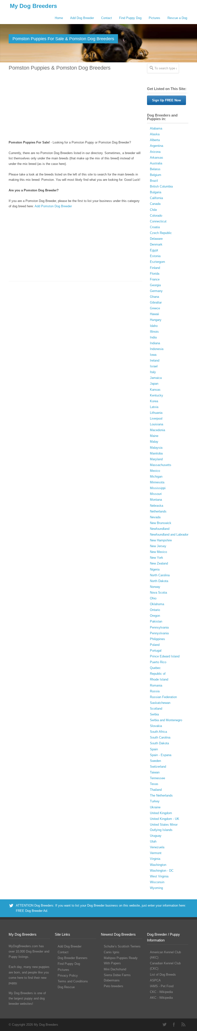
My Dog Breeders (33, 6)
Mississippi (158, 488)
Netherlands (158, 511)
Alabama (156, 128)
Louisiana (156, 424)
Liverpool (156, 418)
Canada (155, 204)
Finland (155, 268)
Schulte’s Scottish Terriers (122, 946)
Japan (154, 383)
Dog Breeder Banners (72, 958)
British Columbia (161, 186)
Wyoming (156, 888)
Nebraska (156, 505)
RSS (183, 1024)
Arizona (155, 152)
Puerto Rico (158, 662)
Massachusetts (160, 465)
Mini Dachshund (115, 969)
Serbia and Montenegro (166, 720)
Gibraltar (156, 302)
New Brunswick (160, 523)
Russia (155, 691)
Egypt (154, 250)
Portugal (155, 650)
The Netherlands (161, 795)
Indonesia (156, 349)
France (155, 279)
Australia (156, 163)
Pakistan (156, 621)
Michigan (156, 476)
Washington (158, 865)
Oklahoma (157, 604)
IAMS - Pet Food (161, 986)
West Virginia (159, 876)
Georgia (155, 285)
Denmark (156, 244)
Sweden (155, 761)
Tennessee (157, 778)
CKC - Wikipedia (161, 992)
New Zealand (159, 563)
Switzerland (158, 766)
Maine (154, 436)
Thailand (156, 789)
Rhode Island (159, 679)
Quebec (155, 668)
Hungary (155, 320)
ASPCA (155, 980)
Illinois (154, 331)
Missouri (156, 494)
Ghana (154, 296)
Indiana (155, 343)
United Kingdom (161, 813)
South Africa (158, 731)
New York (156, 557)
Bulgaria (155, 192)
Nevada (155, 517)
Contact (106, 18)
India (153, 337)
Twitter (164, 1024)
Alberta (155, 140)
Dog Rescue (66, 987)
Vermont (155, 853)
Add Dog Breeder (82, 18)
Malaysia (156, 447)
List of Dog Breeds (163, 974)
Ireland (154, 360)
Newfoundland (159, 529)
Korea (154, 401)
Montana (156, 499)
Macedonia (157, 430)
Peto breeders (113, 986)
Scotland (156, 708)
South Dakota (159, 743)
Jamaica (156, 378)
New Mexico (158, 552)
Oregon (155, 615)
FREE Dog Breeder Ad (31, 911)
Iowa (153, 355)
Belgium (155, 175)
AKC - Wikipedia (161, 997)
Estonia (155, 256)
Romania (156, 685)
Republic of (158, 673)
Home (59, 18)
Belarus (155, 169)
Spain (154, 749)
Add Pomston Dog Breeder (53, 206)
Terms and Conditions (73, 981)
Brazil (154, 180)
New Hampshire (161, 540)
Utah (153, 841)
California (156, 198)
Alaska (155, 134)
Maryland (156, 459)
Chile (153, 210)
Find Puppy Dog (130, 18)
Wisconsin (157, 882)
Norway (155, 587)
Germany (156, 291)
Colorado (156, 215)
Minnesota (157, 482)
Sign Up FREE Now (166, 100)
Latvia (154, 407)
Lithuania (156, 413)
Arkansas (156, 157)
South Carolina (160, 737)
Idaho (154, 326)
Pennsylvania (159, 627)
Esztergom (157, 262)
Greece (155, 308)
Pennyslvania (159, 633)
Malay (154, 441)
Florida (154, 273)
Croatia (155, 227)
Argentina (156, 146)
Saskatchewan (160, 703)
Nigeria (155, 569)
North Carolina (160, 575)
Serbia (154, 714)
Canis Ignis (111, 952)
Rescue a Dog (177, 18)
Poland (155, 645)
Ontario (155, 610)
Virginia (155, 859)
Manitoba (156, 453)
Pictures (154, 18)
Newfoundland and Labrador (169, 534)
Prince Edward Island (164, 656)
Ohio (153, 598)
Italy (153, 372)
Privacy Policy (68, 975)
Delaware (156, 238)
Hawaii (154, 314)
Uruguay (155, 835)
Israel (154, 366)
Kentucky (156, 395)
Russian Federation (163, 697)
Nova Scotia (158, 592)
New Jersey (158, 546)
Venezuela (157, 847)
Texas (154, 784)
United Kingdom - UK (164, 819)
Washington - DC (161, 870)
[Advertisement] (75, 106)
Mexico (155, 471)
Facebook (174, 1024)
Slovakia (156, 726)
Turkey (155, 801)
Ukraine (155, 807)
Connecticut (158, 221)
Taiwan (155, 772)
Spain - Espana (160, 755)
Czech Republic (161, 233)
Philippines (157, 639)
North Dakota (159, 581)
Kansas (155, 389)
